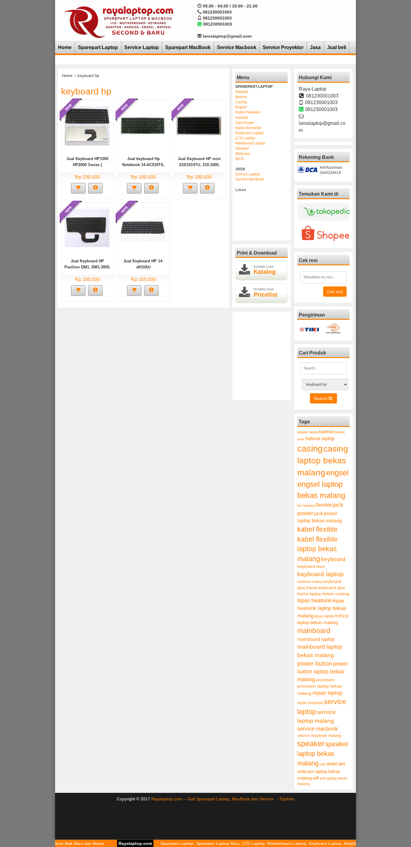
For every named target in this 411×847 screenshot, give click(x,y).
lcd (338, 615)
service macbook (317, 729)
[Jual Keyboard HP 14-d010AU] (142, 227)
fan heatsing (306, 505)
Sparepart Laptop (98, 47)
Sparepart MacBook (188, 47)
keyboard (333, 559)
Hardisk (241, 118)
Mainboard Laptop (250, 143)
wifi (316, 778)
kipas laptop (324, 616)
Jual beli (336, 47)
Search (321, 398)
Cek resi (335, 291)
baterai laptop (320, 438)
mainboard (313, 631)
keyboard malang (310, 581)
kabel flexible (317, 529)
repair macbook (310, 703)
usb (323, 764)
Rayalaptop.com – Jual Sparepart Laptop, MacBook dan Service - (215, 798)
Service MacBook (249, 179)
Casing (241, 102)
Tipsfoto (286, 798)
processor (325, 679)
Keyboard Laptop (249, 133)
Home (65, 47)
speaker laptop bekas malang (322, 753)
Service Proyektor (283, 47)
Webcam (242, 154)
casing (310, 448)
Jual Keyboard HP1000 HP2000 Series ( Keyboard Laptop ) (87, 164)
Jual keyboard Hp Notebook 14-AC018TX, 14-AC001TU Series (143, 164)
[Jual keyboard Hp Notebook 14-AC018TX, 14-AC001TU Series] (142, 125)
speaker (310, 744)
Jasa (315, 47)
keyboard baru (311, 566)
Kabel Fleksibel (248, 112)
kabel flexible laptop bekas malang (317, 549)
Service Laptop (141, 47)
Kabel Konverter (248, 128)
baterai (326, 431)
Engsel (241, 107)
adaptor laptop (307, 432)
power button (314, 663)
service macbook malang (319, 735)
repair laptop (327, 693)
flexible (324, 505)
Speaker (242, 148)
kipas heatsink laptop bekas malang (321, 608)
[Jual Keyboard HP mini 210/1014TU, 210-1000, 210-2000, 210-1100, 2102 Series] (198, 125)
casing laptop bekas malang (322, 460)
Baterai (241, 97)
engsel (337, 472)
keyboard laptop (320, 573)
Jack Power (244, 123)
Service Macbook (236, 47)
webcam (335, 764)
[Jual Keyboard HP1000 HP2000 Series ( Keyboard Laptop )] (87, 125)
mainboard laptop (316, 639)
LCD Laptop (245, 138)
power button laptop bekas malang (322, 671)
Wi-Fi (239, 159)
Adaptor (241, 92)
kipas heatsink (314, 601)
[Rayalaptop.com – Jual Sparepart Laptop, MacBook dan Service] (118, 21)
